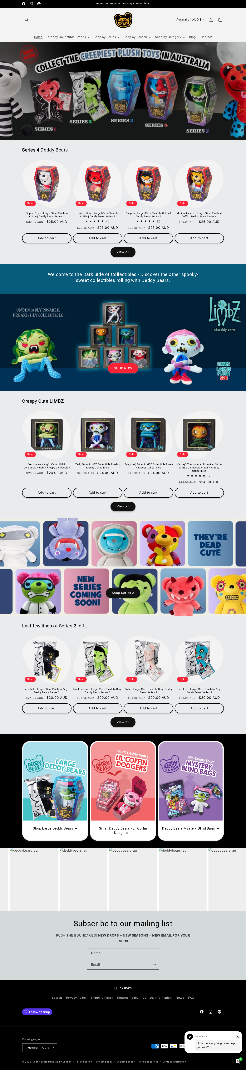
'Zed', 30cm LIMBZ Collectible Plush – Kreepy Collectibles (97, 466)
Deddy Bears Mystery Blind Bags (188, 828)
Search (57, 997)
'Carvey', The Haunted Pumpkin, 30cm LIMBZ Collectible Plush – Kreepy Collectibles (199, 467)
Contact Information (157, 997)
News (180, 997)
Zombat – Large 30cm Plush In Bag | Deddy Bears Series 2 (46, 691)
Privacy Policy (76, 997)
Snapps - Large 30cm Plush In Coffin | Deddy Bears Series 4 (148, 215)
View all (123, 252)
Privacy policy (104, 1061)
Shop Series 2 (123, 593)
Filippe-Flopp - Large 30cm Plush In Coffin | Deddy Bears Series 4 (47, 215)
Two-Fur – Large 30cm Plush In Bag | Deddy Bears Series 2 (199, 691)
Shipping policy (125, 1061)
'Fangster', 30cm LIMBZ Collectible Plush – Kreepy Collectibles (148, 466)
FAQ (191, 997)
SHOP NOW (123, 368)
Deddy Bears (39, 1061)
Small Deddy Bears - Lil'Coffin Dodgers (123, 830)
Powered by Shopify (59, 1061)
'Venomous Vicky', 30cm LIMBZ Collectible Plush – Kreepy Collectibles (47, 466)
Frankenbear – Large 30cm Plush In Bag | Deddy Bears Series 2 (97, 691)
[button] (26, 19)
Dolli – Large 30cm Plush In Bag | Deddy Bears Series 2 (148, 691)
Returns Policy (127, 997)
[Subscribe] (154, 965)
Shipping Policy (102, 997)
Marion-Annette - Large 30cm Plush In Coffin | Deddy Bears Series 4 (199, 215)
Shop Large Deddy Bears (53, 828)
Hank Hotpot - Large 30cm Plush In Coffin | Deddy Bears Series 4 (97, 215)
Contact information (174, 1061)
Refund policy (84, 1061)
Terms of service (149, 1061)
